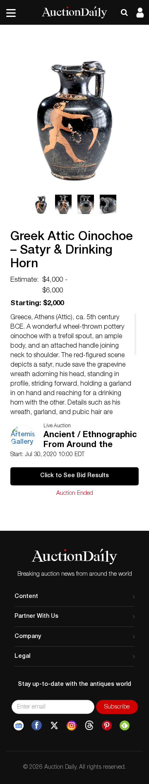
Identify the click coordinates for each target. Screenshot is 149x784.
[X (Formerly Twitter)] (54, 725)
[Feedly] (125, 725)
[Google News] (19, 725)
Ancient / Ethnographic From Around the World (90, 441)
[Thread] (89, 725)
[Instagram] (72, 725)
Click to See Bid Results (74, 476)
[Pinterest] (107, 725)
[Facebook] (36, 725)
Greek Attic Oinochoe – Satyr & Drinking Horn (71, 251)
